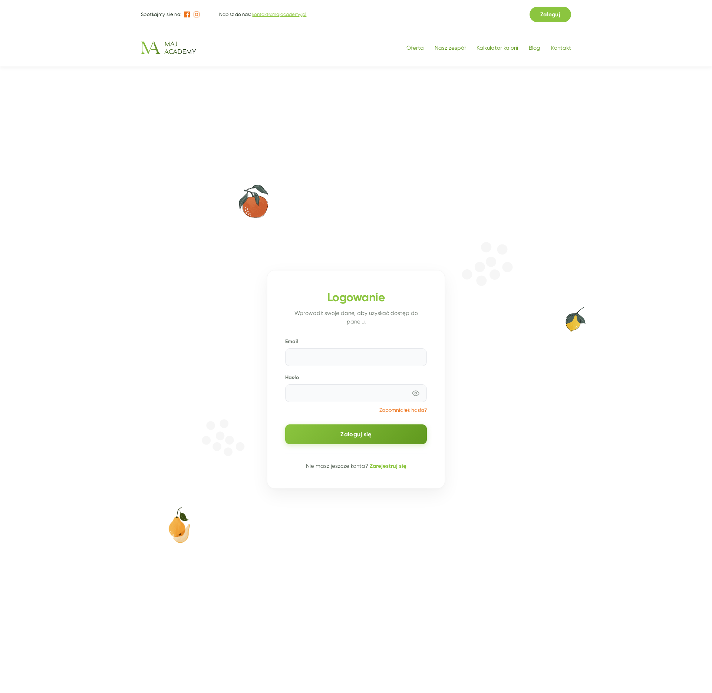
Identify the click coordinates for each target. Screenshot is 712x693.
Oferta (415, 48)
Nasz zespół (450, 48)
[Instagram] (197, 14)
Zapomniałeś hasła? (403, 410)
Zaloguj (550, 14)
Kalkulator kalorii (497, 48)
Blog (534, 48)
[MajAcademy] (168, 48)
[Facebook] (187, 14)
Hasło (292, 377)
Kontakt (561, 48)
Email (291, 341)
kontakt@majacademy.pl (279, 14)
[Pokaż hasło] (415, 393)
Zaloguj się (355, 434)
